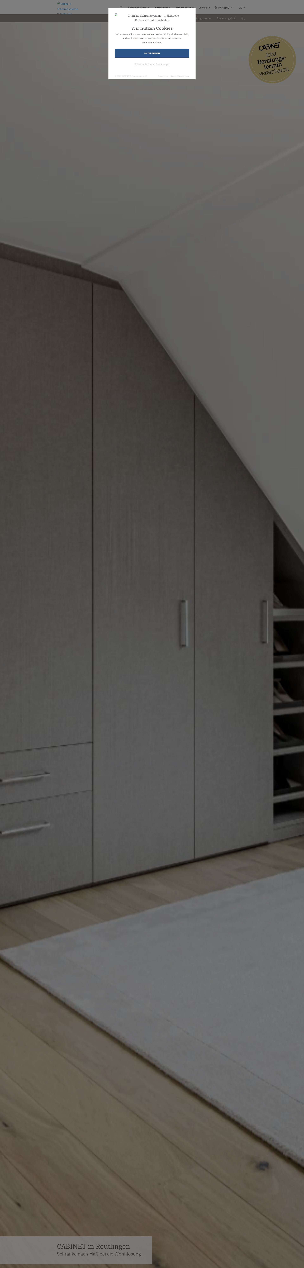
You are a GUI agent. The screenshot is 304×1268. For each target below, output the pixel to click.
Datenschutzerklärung (180, 76)
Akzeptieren (152, 53)
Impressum (163, 76)
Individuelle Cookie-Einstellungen (152, 64)
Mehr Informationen (152, 42)
